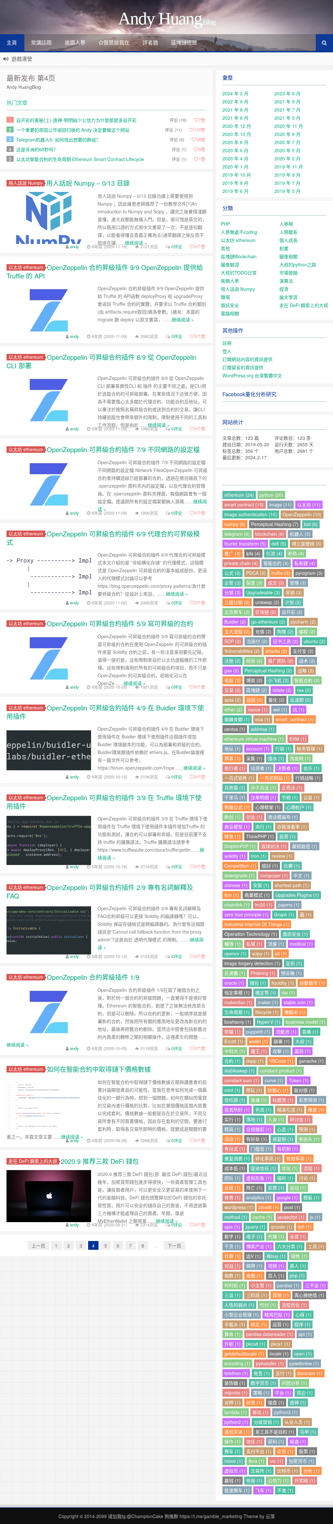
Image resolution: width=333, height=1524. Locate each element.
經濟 (283, 289)
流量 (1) (276, 943)
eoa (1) (262, 719)
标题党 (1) (283, 1100)
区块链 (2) (265, 612)
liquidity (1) (283, 982)
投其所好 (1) (237, 1109)
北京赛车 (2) (237, 612)
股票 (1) (307, 1451)
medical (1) (301, 943)
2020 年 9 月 (287, 134)
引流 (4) (274, 553)
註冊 (227, 343)
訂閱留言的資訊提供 (242, 367)
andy (74, 246)
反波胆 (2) (300, 699)
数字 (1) (232, 1236)
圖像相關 (288, 256)
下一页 (174, 1245)
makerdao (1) (238, 1002)
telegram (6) (237, 534)
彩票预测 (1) (311, 1100)
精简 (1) (232, 1129)
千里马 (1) (234, 797)
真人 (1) (298, 1265)
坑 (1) (298, 709)
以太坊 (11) (309, 504)
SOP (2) (232, 641)
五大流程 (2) (237, 631)
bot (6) (311, 524)
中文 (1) (301, 875)
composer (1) (274, 875)
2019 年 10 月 (236, 174)
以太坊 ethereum (25, 267)
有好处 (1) (256, 1139)
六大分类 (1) (289, 1246)
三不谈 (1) (315, 1285)
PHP (225, 224)
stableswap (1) (239, 1070)
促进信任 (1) (263, 1168)
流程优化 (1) (294, 1304)
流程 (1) (311, 1168)
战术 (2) (307, 660)
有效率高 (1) (299, 1158)
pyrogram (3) (309, 573)
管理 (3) (298, 582)
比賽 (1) (292, 865)
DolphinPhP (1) (240, 846)
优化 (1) (290, 1168)
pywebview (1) (304, 1363)
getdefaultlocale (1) (244, 1353)
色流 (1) (263, 1109)
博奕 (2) (254, 680)
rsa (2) (304, 690)
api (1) (305, 1334)
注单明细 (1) (263, 797)
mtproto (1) (235, 1392)
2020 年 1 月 (235, 166)
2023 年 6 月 (287, 93)
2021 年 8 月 (235, 109)
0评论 (176, 246)
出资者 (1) (261, 768)
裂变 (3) (254, 582)
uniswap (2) (267, 602)
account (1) (258, 748)
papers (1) (289, 904)
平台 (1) (283, 1392)
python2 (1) (236, 1422)
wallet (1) (258, 1041)
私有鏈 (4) (304, 563)
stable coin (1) (298, 1002)
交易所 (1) (261, 1470)
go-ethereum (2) (268, 621)
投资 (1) (287, 836)
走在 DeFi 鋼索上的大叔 (32, 1161)
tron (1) (258, 856)
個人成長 (288, 240)
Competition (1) (240, 865)
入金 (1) (276, 1119)
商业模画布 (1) (283, 817)
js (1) (315, 1217)
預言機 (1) (291, 973)
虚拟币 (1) (234, 1470)
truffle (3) (280, 573)
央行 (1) (263, 826)
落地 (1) (254, 1119)
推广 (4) (232, 553)
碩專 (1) (281, 1041)
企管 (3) (232, 582)
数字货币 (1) (263, 1383)
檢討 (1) (270, 865)
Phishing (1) (263, 973)
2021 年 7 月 (287, 109)
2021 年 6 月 (235, 118)
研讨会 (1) (300, 1119)
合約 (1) (232, 1061)
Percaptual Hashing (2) (268, 670)
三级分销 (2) (237, 602)
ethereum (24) (239, 495)
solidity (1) (235, 856)
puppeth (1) (258, 1031)
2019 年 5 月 (287, 191)
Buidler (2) (235, 621)
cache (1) (262, 1217)
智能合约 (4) (276, 563)
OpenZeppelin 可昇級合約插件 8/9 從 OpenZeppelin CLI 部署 (101, 361)
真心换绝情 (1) (309, 1295)
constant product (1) (281, 1070)
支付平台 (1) (259, 1451)
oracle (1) (234, 982)
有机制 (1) (287, 1148)
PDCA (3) (256, 573)
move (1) (233, 1461)
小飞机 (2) (278, 680)
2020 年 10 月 (236, 134)
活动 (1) (232, 1139)
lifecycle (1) (267, 1012)
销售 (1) (299, 1256)
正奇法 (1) (292, 787)
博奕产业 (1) (259, 1246)
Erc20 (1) (234, 1041)
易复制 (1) (283, 1139)
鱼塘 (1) (259, 1100)
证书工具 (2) (285, 641)
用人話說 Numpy (25, 183)
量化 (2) (276, 699)
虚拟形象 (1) (259, 1178)
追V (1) (253, 1256)
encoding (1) (237, 1363)
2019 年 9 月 (287, 174)
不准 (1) (285, 1490)
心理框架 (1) (268, 807)
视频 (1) (276, 1265)
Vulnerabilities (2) (242, 651)
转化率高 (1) (268, 1158)
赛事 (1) (232, 758)
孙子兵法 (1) (263, 787)
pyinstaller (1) (270, 1363)
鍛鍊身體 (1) (237, 719)
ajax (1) (232, 1226)
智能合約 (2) (307, 680)
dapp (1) (255, 1061)
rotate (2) (282, 690)
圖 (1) (306, 914)
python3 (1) (286, 1412)
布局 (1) (254, 1480)
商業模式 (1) (257, 895)
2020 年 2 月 (287, 158)
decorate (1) (310, 1373)
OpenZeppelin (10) (302, 514)
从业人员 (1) (297, 1422)
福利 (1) (285, 1178)
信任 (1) (254, 1441)
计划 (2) (293, 602)
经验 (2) (254, 660)
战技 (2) (254, 699)
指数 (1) (232, 1275)
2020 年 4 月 (235, 158)
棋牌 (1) (254, 1265)
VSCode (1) (281, 1061)
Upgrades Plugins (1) (297, 895)
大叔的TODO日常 (239, 272)
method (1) (235, 1217)
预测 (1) (307, 1129)
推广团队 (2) (280, 660)
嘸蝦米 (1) (294, 1012)
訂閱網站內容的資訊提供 (247, 359)
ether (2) (233, 709)
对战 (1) (232, 1265)
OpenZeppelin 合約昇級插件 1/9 (93, 977)
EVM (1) (297, 738)
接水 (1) (276, 758)
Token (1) (299, 1080)
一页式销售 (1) (239, 778)
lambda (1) (235, 1412)
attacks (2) (276, 651)
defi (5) (279, 543)
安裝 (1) (261, 885)
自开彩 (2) (292, 612)
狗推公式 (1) (237, 807)
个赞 (199, 246)
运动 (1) (298, 1187)
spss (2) (232, 699)
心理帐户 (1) (299, 807)
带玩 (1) (254, 1090)
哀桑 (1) (310, 1031)
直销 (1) (281, 1295)
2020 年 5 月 (287, 150)
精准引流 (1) (289, 1109)
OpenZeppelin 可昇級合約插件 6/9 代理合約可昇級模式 (103, 538)
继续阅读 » (136, 242)
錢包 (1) (258, 982)
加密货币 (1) (301, 1461)
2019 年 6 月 (235, 191)
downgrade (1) (239, 875)
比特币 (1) (287, 1470)
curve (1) (274, 1080)
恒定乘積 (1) (237, 992)
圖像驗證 (230, 264)
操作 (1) (232, 1441)
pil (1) (281, 953)
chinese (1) (235, 885)
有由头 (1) (309, 1139)
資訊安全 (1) (295, 934)
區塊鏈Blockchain (239, 256)
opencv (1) (235, 953)
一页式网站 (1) (275, 778)
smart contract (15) (244, 504)
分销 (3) (232, 592)
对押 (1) (232, 1402)
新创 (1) (232, 817)
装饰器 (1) (234, 1383)
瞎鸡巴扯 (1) (277, 1314)
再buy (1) (276, 1256)
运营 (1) (281, 1324)
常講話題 (41, 42)
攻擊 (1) (281, 1051)
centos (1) (234, 729)
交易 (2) (232, 690)
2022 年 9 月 (235, 101)
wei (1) (280, 709)
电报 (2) (232, 680)
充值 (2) (263, 631)
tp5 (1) (305, 1226)
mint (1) (232, 1090)
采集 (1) (254, 758)
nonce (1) (258, 709)
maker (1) (268, 1002)
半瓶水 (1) (234, 1324)
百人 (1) (276, 1275)
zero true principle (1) (246, 914)
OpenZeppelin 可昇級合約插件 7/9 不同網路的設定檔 (123, 449)
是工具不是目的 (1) (274, 1431)
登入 (227, 351)
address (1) (262, 729)
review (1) (282, 856)
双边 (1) (305, 1392)
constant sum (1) (241, 1080)
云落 (270, 1516)
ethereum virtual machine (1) (254, 738)
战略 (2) (306, 670)
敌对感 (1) (304, 1090)
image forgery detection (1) (252, 963)
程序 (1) (302, 1324)
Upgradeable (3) (263, 592)
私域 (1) (254, 943)
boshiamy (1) (237, 1021)
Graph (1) (284, 914)
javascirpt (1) (291, 1217)
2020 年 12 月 (236, 126)
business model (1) (305, 1021)
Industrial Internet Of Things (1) (256, 924)
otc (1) (276, 1461)
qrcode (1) (281, 1226)
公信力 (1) (278, 1480)
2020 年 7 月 (287, 142)
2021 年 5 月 (287, 118)
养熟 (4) (296, 553)
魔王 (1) (259, 1051)
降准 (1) (232, 836)
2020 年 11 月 (288, 126)
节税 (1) (290, 797)
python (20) (271, 495)
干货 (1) (232, 1246)
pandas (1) (288, 1285)
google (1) (287, 1197)
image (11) (280, 504)
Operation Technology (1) (250, 934)
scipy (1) (261, 953)
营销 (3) (294, 592)
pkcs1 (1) (280, 1344)
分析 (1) (311, 1470)
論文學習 (288, 297)
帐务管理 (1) (309, 748)
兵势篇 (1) (234, 787)
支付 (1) (283, 1373)
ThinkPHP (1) (260, 836)
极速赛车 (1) (237, 1490)
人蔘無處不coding (239, 232)
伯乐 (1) (311, 768)
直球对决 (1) (273, 846)
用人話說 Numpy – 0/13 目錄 (88, 183)
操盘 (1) (276, 1402)
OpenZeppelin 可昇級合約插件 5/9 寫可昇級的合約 (120, 623)
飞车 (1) (263, 1490)
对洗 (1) (254, 1402)
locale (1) (279, 1353)
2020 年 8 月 (235, 142)
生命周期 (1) (237, 1012)
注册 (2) (232, 660)
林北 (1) (259, 1324)
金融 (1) (254, 1275)
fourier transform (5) (245, 543)
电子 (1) (254, 1236)
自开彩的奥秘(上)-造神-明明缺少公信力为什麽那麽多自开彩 (76, 120)
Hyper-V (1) (268, 1021)
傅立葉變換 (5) (307, 543)
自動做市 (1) (312, 982)
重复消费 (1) (237, 1158)
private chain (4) (241, 563)
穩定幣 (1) (265, 992)
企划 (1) (285, 1451)
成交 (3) (276, 582)
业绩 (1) (232, 1187)
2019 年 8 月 (235, 183)
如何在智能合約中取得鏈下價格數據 (99, 1069)
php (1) (297, 1275)
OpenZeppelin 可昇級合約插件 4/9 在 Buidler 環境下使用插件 (105, 712)
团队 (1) (232, 1178)
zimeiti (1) (269, 1207)
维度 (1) (316, 1109)
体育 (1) (232, 1197)
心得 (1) (303, 1314)
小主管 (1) (261, 1285)
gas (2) (231, 670)
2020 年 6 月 (235, 150)
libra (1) (256, 1461)
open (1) (303, 1353)
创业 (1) (254, 817)
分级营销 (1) (266, 1422)
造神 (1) (298, 1402)
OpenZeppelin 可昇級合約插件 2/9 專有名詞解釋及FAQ (100, 891)
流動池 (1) (286, 1031)
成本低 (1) (234, 1168)
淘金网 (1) (300, 758)
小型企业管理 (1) (241, 1314)
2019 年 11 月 (288, 166)
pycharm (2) (303, 621)
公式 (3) (232, 573)
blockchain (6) (269, 534)
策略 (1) (261, 1392)
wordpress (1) (238, 1207)
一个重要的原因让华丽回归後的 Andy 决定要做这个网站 (72, 130)
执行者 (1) (234, 768)
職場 (225, 297)
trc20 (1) (264, 904)
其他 (225, 248)
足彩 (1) (294, 963)
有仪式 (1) (234, 1148)
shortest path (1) (292, 885)
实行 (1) (232, 1119)
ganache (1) (311, 1061)
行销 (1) (283, 748)
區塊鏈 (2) (256, 690)
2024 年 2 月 (235, 93)
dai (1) (288, 992)
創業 (283, 248)
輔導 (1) (232, 943)
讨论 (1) (307, 1178)
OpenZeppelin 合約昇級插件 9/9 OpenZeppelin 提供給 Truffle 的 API (105, 271)
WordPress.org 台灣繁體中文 (252, 375)
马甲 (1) (308, 1431)
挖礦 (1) (232, 1031)
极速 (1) (298, 1441)
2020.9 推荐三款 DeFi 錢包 (100, 1161)
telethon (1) (236, 1373)
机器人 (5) (300, 534)
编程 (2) (307, 631)
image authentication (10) (250, 514)
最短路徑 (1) (304, 846)
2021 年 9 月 (287, 101)
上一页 (38, 1245)
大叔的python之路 (297, 264)
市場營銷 (288, 272)
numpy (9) (235, 524)
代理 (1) (276, 1236)
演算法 (286, 280)
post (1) (292, 1207)
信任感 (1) (234, 1100)
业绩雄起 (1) (259, 1129)
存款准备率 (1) (292, 826)
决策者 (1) (287, 768)
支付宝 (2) (303, 651)
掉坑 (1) (260, 1412)
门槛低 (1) (261, 1148)
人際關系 (288, 232)
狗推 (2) (285, 631)
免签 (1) (262, 1373)
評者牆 (150, 42)
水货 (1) (298, 1236)
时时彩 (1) (234, 1285)
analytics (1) (258, 1197)
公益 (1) (311, 797)
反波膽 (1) (234, 973)
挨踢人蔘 (75, 42)
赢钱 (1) (232, 1480)
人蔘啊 (286, 224)
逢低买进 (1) (237, 1431)
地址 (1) (232, 748)
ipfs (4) (253, 553)
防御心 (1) (278, 1090)
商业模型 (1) (237, 826)
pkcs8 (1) (255, 1344)
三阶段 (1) (256, 1295)
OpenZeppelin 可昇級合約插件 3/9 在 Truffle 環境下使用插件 (104, 802)
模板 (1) (311, 1197)
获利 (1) (276, 1441)
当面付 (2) (256, 641)
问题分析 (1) (294, 1383)
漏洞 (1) (302, 1051)
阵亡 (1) (254, 1187)
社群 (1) (232, 1256)
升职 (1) (232, 1344)
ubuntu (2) (314, 641)
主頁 (12, 42)
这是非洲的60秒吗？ (37, 149)
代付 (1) (268, 1304)
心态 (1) (285, 1129)
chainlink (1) (236, 904)
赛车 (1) (232, 1451)
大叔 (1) (303, 1041)
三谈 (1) (232, 1295)
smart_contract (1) (295, 719)
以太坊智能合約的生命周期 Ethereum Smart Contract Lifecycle (80, 159)
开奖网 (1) (304, 1480)
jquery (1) (255, 1226)
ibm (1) (231, 895)
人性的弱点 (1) (239, 1304)
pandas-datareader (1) (269, 1334)
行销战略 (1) (308, 778)
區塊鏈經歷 (184, 42)
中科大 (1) (234, 1051)
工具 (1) (316, 1246)
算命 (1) (232, 1334)
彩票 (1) (276, 1187)
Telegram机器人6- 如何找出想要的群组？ (58, 139)
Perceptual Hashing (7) (275, 524)
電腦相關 (230, 313)
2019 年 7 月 (287, 183)
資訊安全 (230, 305)
